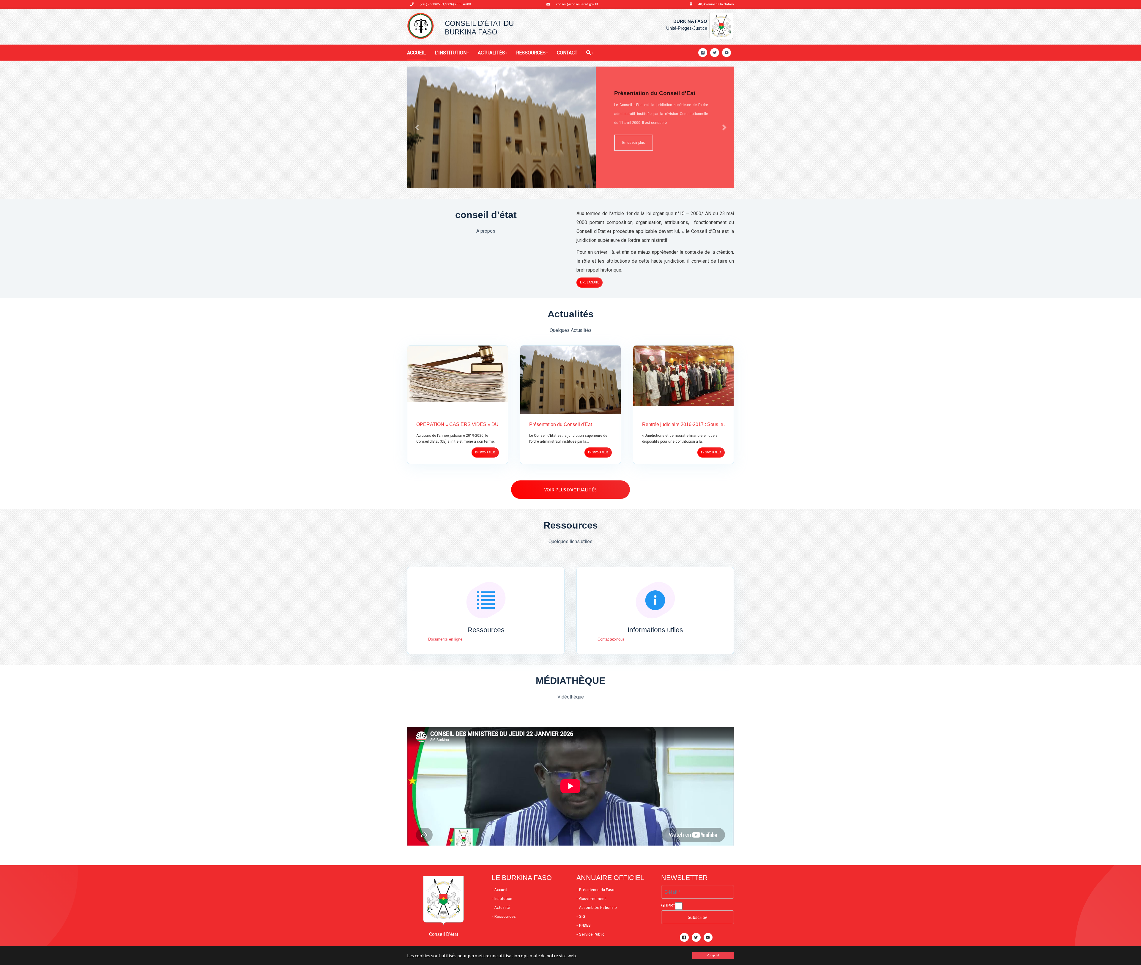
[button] (416, 127)
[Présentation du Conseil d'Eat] (570, 381)
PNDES (585, 925)
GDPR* (668, 905)
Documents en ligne (445, 639)
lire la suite (589, 282)
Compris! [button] (713, 955)
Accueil (500, 889)
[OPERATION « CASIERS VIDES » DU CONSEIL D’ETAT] (457, 373)
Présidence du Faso (596, 889)
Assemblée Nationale (598, 907)
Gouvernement (592, 898)
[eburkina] (420, 26)
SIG (582, 916)
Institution (503, 898)
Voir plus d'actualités (570, 490)
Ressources (505, 916)
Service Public (591, 934)
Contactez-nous (611, 639)
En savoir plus (485, 452)
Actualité (502, 907)
